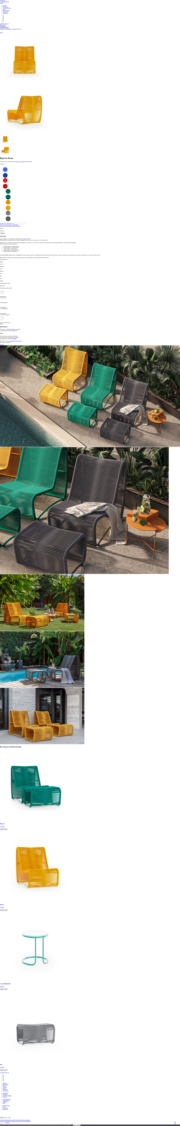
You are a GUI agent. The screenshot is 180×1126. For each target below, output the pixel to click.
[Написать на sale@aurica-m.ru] (3, 15)
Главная (2, 29)
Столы (4, 1088)
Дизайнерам (6, 1100)
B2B (4, 1103)
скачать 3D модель (10, 329)
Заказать (2, 233)
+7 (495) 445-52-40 (4, 1)
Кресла (18, 161)
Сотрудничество (7, 8)
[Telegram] (3, 18)
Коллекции (5, 6)
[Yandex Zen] (3, 21)
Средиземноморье (7, 1095)
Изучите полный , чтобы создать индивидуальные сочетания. (10, 225)
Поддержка (5, 11)
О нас (4, 9)
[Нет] (80, 1125)
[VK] (3, 19)
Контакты (5, 13)
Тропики (15, 29)
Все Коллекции (8, 29)
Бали (15, 161)
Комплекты (5, 1084)
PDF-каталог (3, 25)
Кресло (30, 161)
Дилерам (5, 1101)
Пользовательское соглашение (23, 1120)
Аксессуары (6, 1090)
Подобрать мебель (5, 27)
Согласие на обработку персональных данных (11, 1121)
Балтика (5, 1097)
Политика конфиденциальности (7, 1120)
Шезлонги (5, 1089)
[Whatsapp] (3, 17)
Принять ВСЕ (77, 1125)
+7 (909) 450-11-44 (4, 1072)
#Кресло (2, 344)
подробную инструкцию (16, 341)
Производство (6, 10)
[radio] (8, 172)
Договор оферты (26, 1121)
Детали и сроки (4, 829)
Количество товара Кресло (6, 223)
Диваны (5, 1087)
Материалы (2, 26)
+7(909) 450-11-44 (4, 23)
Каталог (5, 5)
